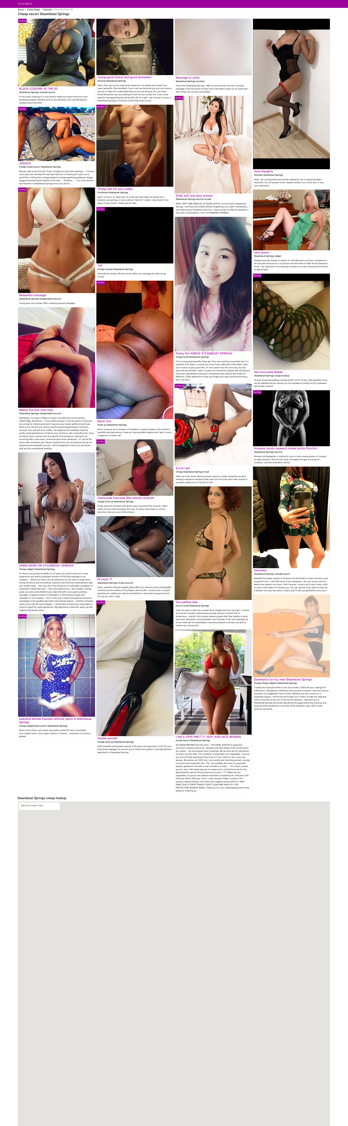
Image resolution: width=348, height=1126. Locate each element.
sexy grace (261, 252)
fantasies (260, 570)
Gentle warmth (107, 738)
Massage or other (188, 77)
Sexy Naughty (263, 171)
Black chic (104, 421)
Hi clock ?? (104, 579)
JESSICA (25, 163)
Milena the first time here (36, 410)
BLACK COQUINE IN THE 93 (38, 88)
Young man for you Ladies (115, 189)
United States (33, 9)
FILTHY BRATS (25, 4)
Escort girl (183, 468)
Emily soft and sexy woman (194, 195)
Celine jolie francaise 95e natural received (125, 498)
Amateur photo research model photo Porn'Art (285, 448)
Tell (99, 265)
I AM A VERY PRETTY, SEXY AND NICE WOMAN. (209, 736)
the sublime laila (187, 602)
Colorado (47, 9)
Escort (21, 9)
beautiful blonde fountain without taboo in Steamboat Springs (55, 720)
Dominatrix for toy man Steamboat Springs (283, 679)
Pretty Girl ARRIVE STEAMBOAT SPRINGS (204, 353)
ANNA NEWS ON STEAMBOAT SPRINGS (46, 565)
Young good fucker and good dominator (124, 77)
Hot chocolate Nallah (268, 372)
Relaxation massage (32, 295)
